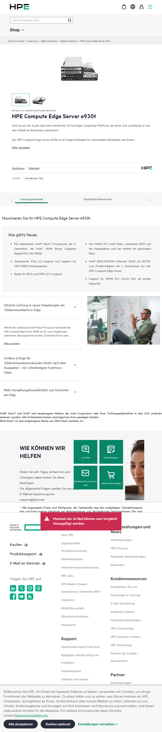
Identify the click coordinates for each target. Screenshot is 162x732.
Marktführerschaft (72, 608)
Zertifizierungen (121, 683)
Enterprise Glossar (123, 612)
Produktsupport (111, 457)
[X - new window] (21, 588)
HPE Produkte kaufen (111, 483)
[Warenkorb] (124, 6)
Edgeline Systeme (49, 40)
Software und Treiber (74, 679)
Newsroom (117, 565)
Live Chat (85, 457)
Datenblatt (34, 168)
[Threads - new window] (38, 588)
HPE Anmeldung (121, 645)
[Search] (69, 20)
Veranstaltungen (121, 540)
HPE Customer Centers (125, 637)
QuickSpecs (18, 168)
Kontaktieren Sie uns (124, 587)
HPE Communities (122, 628)
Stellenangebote (72, 559)
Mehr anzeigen (21, 147)
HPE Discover (119, 548)
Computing (32, 40)
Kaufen (16, 544)
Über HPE (67, 535)
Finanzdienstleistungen (126, 620)
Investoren (67, 600)
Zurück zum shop (16, 40)
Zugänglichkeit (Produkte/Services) (74, 547)
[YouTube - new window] (21, 596)
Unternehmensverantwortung (80, 567)
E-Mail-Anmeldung (123, 603)
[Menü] (150, 6)
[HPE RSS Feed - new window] (30, 596)
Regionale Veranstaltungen (128, 556)
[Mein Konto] (141, 6)
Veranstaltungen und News (130, 529)
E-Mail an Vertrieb (25, 563)
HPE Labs (67, 576)
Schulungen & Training (125, 595)
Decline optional (58, 724)
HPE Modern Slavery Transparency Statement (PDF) (81, 587)
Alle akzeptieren (20, 724)
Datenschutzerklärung (31, 715)
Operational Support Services (80, 647)
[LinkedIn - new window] (13, 588)
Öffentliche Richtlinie (75, 616)
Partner (118, 674)
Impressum (68, 625)
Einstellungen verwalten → (97, 724)
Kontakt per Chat (34, 178)
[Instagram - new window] (30, 588)
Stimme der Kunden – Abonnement (125, 657)
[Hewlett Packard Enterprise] (19, 6)
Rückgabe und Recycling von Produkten (80, 658)
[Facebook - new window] (13, 596)
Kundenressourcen (129, 578)
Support (69, 638)
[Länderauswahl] (132, 6)
